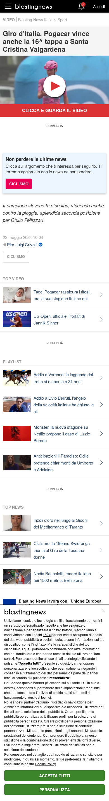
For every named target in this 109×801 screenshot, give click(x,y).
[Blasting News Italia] (33, 6)
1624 (47, 634)
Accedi (99, 6)
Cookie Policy (45, 763)
